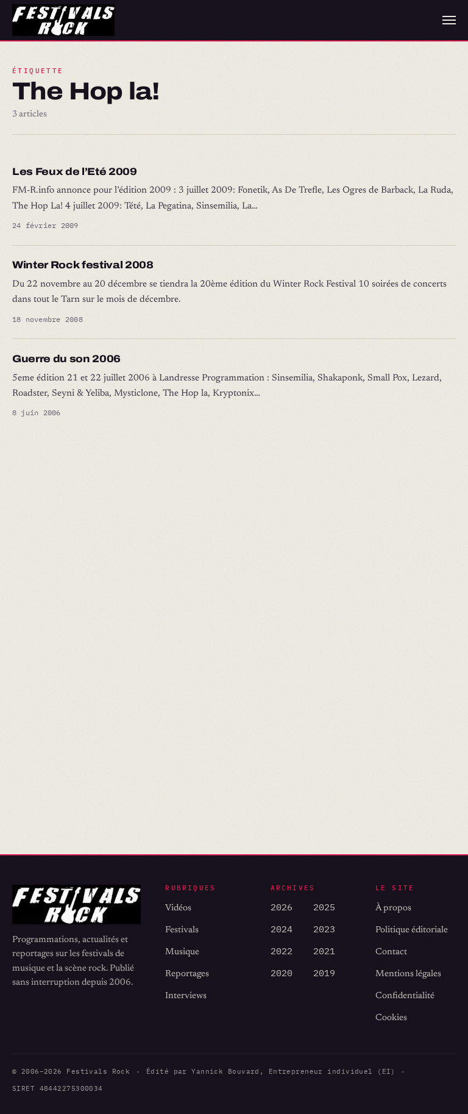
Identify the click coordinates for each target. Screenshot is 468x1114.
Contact (391, 952)
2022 (281, 951)
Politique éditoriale (411, 930)
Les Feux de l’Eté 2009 (74, 171)
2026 (281, 907)
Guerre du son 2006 (66, 359)
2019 (324, 973)
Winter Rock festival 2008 (83, 265)
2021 (324, 951)
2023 (324, 929)
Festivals (182, 930)
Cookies (391, 1018)
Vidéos (178, 908)
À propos (393, 908)
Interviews (186, 996)
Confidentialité (404, 996)
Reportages (187, 974)
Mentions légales (408, 974)
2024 (281, 929)
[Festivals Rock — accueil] (63, 20)
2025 (324, 907)
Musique (182, 952)
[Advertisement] (234, 582)
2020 (281, 973)
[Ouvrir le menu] (449, 20)
